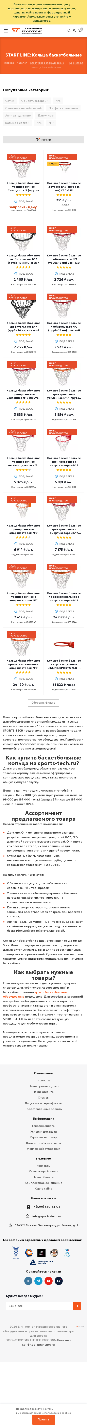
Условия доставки (43, 1131)
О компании (43, 1073)
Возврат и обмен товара (43, 1143)
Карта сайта (43, 1188)
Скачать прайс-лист (43, 1171)
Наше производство (43, 1086)
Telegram (38, 1281)
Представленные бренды (43, 1109)
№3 (57, 101)
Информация (43, 1119)
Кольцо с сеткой (17, 123)
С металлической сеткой (23, 108)
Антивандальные (18, 115)
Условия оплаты (43, 1126)
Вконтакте (28, 1281)
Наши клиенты (43, 1092)
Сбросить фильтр (43, 702)
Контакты (43, 1165)
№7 (51, 123)
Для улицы (46, 115)
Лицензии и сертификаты (43, 1103)
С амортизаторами (34, 101)
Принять (43, 1419)
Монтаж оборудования (43, 1149)
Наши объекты (43, 1177)
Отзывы (43, 1097)
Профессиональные (63, 108)
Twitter (59, 1281)
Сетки (9, 101)
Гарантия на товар (43, 1137)
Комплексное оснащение (43, 1183)
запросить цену (23, 207)
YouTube (49, 1281)
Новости (43, 1080)
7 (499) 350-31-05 (46, 1207)
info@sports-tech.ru (46, 1216)
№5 (39, 123)
